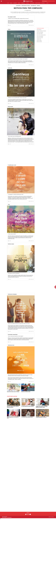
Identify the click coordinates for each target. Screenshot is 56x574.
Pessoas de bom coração (40, 37)
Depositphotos (10, 517)
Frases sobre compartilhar (40, 32)
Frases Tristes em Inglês (40, 33)
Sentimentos (33, 5)
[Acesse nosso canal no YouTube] (30, 514)
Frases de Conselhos (39, 41)
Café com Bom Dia (39, 29)
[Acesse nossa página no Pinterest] (28, 514)
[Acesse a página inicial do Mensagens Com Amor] (28, 1)
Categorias (18, 5)
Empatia (38, 5)
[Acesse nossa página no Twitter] (26, 514)
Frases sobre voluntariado (40, 36)
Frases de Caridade (39, 40)
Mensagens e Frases (26, 5)
